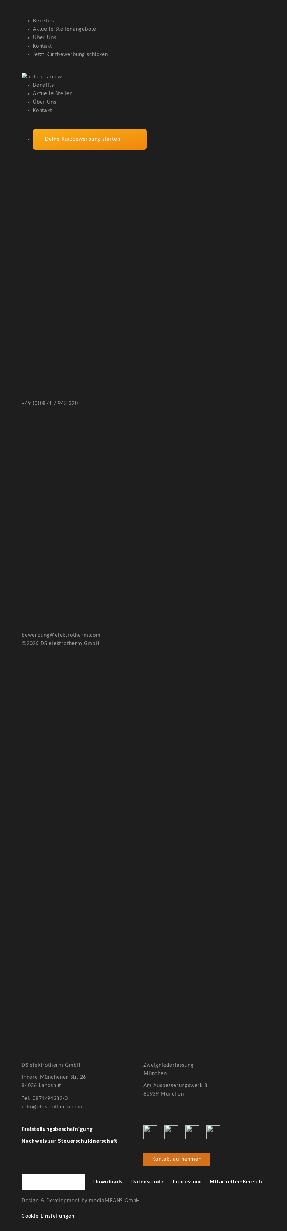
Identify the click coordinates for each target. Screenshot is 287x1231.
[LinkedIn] (193, 1132)
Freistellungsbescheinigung (57, 1129)
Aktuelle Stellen (53, 94)
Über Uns (44, 38)
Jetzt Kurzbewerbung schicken (70, 54)
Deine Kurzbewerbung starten (82, 139)
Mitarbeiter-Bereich (236, 1182)
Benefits (43, 21)
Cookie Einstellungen (48, 1216)
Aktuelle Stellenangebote (64, 29)
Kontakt (42, 46)
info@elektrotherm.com (52, 1107)
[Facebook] (151, 1132)
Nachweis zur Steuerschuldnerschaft (70, 1141)
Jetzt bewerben (53, 1051)
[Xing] (213, 1132)
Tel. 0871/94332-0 (45, 1098)
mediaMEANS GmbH (114, 1201)
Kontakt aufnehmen (177, 1159)
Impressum (187, 1182)
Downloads (107, 1182)
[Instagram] (171, 1132)
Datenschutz (147, 1182)
